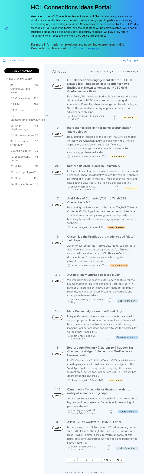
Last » (119, 459)
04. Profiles (94, 156)
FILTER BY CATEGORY (20, 79)
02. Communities (83, 188)
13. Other (93, 227)
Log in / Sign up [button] (127, 60)
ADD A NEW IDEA (23, 70)
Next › (107, 459)
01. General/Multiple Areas (83, 411)
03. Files (90, 189)
